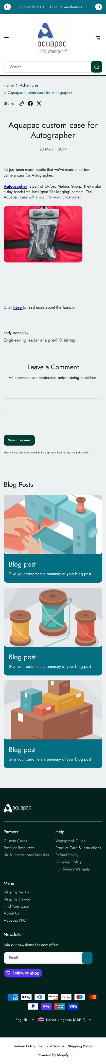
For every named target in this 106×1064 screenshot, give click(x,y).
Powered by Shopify (53, 1054)
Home (9, 85)
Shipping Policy (80, 1046)
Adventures (29, 85)
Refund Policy (24, 1046)
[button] (7, 37)
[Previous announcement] (7, 7)
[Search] (96, 67)
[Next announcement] (98, 7)
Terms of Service (51, 1046)
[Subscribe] (87, 958)
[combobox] (53, 66)
